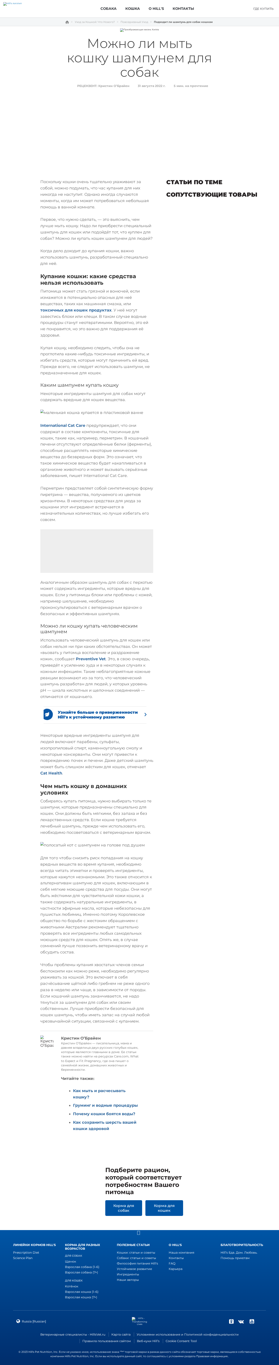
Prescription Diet (26, 1252)
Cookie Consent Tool (181, 1341)
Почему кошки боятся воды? (104, 1113)
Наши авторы (128, 1280)
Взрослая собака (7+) (81, 1272)
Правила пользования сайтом (106, 1341)
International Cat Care (62, 425)
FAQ (172, 1263)
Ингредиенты (128, 1274)
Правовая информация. (212, 1356)
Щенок (70, 1261)
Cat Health (51, 773)
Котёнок (71, 1286)
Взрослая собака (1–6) (82, 1267)
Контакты (176, 1258)
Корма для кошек (164, 1208)
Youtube (251, 1321)
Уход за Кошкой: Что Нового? (95, 22)
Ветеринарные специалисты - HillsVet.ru (72, 1334)
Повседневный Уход (134, 22)
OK (231, 1321)
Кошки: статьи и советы (136, 1252)
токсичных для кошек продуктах (76, 310)
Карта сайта (121, 1334)
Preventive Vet (91, 659)
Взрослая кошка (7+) (81, 1297)
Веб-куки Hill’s (148, 1341)
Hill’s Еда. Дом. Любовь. (239, 1252)
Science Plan (22, 1258)
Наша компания (181, 1252)
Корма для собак (123, 1208)
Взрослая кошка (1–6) (82, 1292)
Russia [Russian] (34, 1321)
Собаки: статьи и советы (136, 1258)
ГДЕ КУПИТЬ (263, 9)
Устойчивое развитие (134, 1269)
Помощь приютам (235, 1258)
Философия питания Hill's (137, 1263)
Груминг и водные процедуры (105, 1105)
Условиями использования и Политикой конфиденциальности (188, 1334)
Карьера (175, 1269)
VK (241, 1321)
